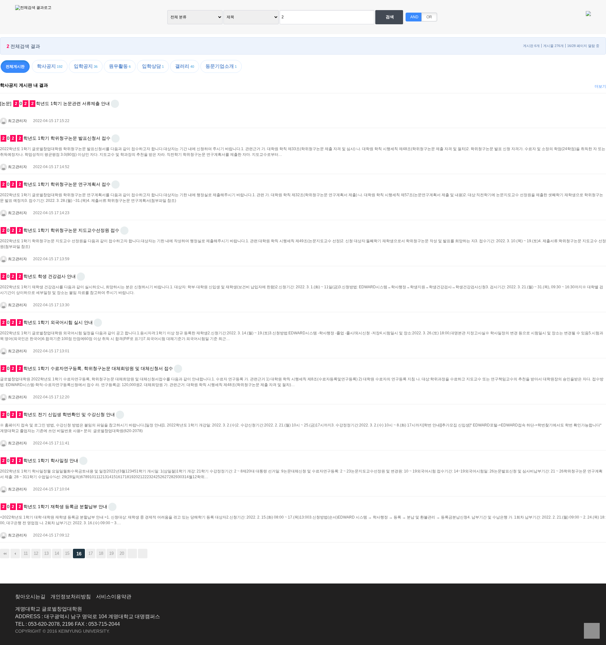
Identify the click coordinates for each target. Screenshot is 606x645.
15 (67, 553)
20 (122, 553)
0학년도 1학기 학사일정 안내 (40, 460)
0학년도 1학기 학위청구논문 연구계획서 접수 (56, 184)
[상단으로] (592, 631)
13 (46, 553)
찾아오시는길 (30, 596)
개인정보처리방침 (70, 596)
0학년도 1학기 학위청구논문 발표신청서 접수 (56, 138)
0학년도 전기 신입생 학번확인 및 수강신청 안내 (58, 414)
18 (101, 553)
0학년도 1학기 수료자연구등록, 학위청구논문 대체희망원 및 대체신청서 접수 (87, 368)
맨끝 (142, 553)
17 (90, 553)
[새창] (115, 104)
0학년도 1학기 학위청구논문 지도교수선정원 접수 (60, 230)
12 (36, 553)
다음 (132, 553)
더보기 (600, 86)
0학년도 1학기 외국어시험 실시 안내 (47, 322)
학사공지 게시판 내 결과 (24, 85)
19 (111, 553)
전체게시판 (15, 66)
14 (57, 553)
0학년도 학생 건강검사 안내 (39, 276)
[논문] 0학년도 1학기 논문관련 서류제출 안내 (55, 103)
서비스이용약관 (113, 596)
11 (26, 553)
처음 (4, 553)
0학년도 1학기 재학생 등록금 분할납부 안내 (54, 506)
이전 (15, 553)
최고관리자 (17, 121)
